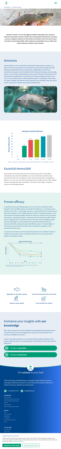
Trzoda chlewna (7, 414)
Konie (5, 421)
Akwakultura (7, 416)
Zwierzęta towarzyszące (10, 419)
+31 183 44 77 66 (13, 391)
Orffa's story (7, 431)
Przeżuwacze (7, 418)
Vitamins (6, 402)
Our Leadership (7, 429)
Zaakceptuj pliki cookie (11, 445)
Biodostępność (7, 397)
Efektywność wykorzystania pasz (12, 399)
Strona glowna (7, 7)
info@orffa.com (29, 391)
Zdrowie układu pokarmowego (11, 401)
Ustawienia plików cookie (31, 445)
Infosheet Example (16, 7)
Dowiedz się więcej (18, 441)
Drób (5, 412)
